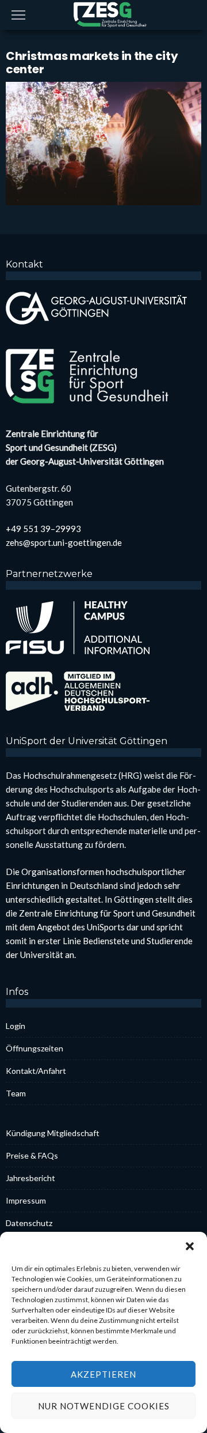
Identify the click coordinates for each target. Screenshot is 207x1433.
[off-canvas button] (18, 15)
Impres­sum (26, 1200)
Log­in (15, 1026)
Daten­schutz (29, 1223)
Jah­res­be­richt (30, 1178)
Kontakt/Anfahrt (36, 1071)
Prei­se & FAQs (32, 1155)
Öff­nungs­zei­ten (34, 1048)
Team (16, 1093)
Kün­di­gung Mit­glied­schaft (52, 1133)
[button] (189, 1246)
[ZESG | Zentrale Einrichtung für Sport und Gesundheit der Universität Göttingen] (103, 13)
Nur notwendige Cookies (104, 1406)
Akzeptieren (103, 1374)
